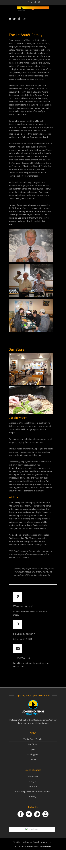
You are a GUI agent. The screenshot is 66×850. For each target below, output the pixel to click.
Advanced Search (31, 842)
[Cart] (62, 8)
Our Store (32, 744)
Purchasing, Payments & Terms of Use (32, 791)
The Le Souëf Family (32, 739)
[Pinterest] (35, 2)
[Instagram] (39, 2)
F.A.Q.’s (32, 781)
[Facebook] (28, 2)
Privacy (32, 796)
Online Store (32, 776)
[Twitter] (32, 2)
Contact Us (33, 759)
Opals (32, 749)
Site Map (17, 842)
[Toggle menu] (4, 9)
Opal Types (32, 754)
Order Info (32, 786)
